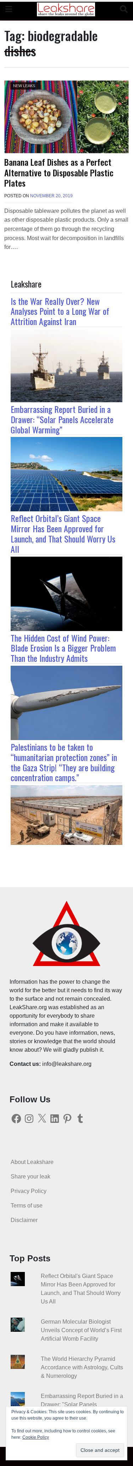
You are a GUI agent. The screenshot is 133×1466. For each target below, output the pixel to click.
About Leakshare (32, 1162)
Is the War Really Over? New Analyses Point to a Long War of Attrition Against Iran (60, 311)
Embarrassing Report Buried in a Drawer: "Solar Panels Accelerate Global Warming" (82, 1404)
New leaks (24, 86)
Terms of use (27, 1206)
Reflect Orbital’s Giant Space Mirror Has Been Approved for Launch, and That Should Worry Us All (63, 533)
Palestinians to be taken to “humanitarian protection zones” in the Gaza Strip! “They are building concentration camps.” (64, 762)
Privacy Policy (28, 1191)
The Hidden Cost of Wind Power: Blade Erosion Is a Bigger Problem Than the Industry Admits (63, 648)
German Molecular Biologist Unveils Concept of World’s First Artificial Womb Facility (81, 1330)
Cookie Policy (35, 1437)
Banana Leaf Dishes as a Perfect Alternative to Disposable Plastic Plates (58, 172)
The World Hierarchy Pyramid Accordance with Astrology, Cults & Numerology (82, 1367)
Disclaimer (24, 1220)
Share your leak (30, 1177)
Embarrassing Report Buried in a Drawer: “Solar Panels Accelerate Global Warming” (62, 419)
